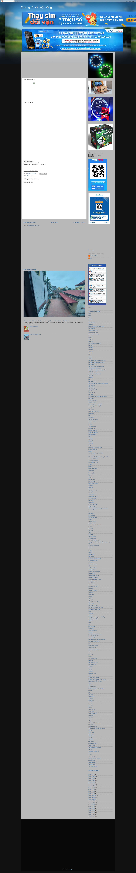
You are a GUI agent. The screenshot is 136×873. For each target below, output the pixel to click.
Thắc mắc (90, 698)
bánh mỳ (90, 339)
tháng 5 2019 (91, 808)
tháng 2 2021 (91, 774)
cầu (89, 379)
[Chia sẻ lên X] (43, 174)
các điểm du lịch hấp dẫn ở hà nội (96, 360)
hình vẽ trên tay (92, 509)
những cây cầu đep (93, 618)
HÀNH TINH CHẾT (93, 504)
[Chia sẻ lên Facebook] (44, 174)
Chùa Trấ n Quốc (92, 400)
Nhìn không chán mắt (30, 269)
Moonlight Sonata (92, 581)
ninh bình (90, 620)
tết (89, 692)
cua (89, 415)
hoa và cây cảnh (92, 517)
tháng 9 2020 (91, 778)
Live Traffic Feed (97, 265)
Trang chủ (54, 222)
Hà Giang (90, 485)
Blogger (71, 869)
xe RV (89, 755)
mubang (90, 592)
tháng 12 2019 (92, 795)
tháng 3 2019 (91, 812)
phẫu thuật (91, 628)
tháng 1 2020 (91, 793)
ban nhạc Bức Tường (93, 334)
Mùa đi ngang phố (93, 586)
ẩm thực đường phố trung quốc (96, 326)
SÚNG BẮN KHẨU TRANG (95, 681)
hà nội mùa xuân (92, 492)
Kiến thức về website (93, 545)
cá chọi (90, 356)
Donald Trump (92, 421)
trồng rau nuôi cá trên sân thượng (96, 728)
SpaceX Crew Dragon (93, 677)
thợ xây (90, 703)
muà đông (91, 588)
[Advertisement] (54, 64)
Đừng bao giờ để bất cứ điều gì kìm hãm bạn (99, 457)
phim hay (33, 175)
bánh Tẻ (90, 341)
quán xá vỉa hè (92, 647)
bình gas (90, 349)
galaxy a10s (91, 470)
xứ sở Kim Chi (91, 756)
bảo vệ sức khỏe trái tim (94, 343)
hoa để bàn (91, 513)
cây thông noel (92, 392)
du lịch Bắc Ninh (92, 426)
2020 (89, 315)
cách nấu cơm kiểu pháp (94, 373)
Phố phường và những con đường (96, 639)
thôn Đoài (90, 702)
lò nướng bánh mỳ (93, 560)
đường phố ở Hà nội (93, 460)
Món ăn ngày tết (34, 326)
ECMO (90, 464)
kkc (91, 258)
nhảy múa (90, 613)
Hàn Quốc (91, 500)
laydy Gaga (91, 554)
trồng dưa (90, 724)
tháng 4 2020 (91, 787)
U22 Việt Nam (91, 736)
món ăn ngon (91, 569)
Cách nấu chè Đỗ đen (93, 371)
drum (89, 422)
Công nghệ (91, 409)
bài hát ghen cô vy (93, 330)
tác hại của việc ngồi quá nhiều (96, 688)
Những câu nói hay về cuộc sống (96, 617)
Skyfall (90, 668)
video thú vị (91, 741)
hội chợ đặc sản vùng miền (95, 525)
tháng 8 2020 (91, 780)
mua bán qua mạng (93, 584)
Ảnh (89, 320)
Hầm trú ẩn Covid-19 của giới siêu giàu (98, 508)
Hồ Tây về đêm (92, 521)
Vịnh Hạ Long (91, 745)
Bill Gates (90, 347)
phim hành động (92, 630)
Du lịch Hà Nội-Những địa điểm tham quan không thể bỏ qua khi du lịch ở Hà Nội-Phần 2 (46, 321)
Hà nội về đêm (92, 498)
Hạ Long (90, 487)
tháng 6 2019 (91, 806)
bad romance (91, 328)
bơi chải (90, 353)
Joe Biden (90, 530)
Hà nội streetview (92, 496)
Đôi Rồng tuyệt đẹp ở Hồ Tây (95, 453)
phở (89, 643)
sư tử (89, 683)
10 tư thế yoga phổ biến (94, 311)
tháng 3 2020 (91, 789)
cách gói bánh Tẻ (92, 364)
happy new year (92, 506)
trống (89, 721)
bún (89, 355)
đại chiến (90, 443)
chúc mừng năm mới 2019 (95, 404)
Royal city (90, 654)
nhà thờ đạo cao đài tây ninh (95, 607)
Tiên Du (90, 707)
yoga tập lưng (91, 764)
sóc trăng (90, 669)
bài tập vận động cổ (93, 332)
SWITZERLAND (92, 686)
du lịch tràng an (92, 434)
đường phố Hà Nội (93, 458)
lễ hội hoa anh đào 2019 (94, 558)
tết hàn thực (91, 696)
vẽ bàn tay (91, 739)
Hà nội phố (91, 494)
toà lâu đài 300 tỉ (92, 713)
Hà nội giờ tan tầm (93, 491)
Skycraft (90, 666)
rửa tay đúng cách (93, 658)
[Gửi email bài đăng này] (40, 174)
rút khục (90, 656)
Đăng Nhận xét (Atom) (33, 225)
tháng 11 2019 (92, 797)
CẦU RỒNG (91, 387)
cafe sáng (90, 375)
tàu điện (90, 690)
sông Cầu (90, 671)
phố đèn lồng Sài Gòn (93, 635)
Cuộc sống (91, 417)
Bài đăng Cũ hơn (79, 222)
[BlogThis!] (41, 174)
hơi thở (90, 526)
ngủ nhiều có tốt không (94, 601)
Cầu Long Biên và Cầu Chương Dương (98, 383)
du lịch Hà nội (91, 428)
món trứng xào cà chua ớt (94, 579)
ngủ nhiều (90, 600)
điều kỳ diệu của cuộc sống (95, 447)
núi (89, 624)
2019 (89, 313)
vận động (90, 737)
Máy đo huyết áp (92, 564)
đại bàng (90, 441)
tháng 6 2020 (91, 784)
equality (90, 466)
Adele (89, 317)
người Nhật (91, 603)
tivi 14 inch (91, 711)
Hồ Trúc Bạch (91, 523)
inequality (90, 528)
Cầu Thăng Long (92, 389)
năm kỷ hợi (91, 594)
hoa (89, 511)
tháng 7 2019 (91, 804)
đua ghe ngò (91, 455)
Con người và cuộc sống (36, 7)
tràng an (90, 717)
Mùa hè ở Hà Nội (92, 590)
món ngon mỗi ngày (93, 577)
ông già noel (91, 626)
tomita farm (91, 715)
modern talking (92, 567)
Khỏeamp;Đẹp (92, 538)
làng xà (90, 552)
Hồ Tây (90, 519)
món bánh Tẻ (91, 573)
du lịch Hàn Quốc (92, 430)
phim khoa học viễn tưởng (94, 634)
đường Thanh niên (93, 462)
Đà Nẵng (90, 440)
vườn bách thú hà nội (93, 751)
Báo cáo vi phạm (93, 770)
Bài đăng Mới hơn (30, 222)
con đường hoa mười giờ (94, 405)
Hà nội (90, 489)
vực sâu (90, 749)
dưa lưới (90, 438)
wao (89, 753)
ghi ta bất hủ (91, 474)
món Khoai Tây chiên (93, 575)
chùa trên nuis (92, 402)
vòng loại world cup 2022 (94, 747)
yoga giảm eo (91, 762)
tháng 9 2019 (91, 801)
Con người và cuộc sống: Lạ (97, 272)
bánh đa (90, 337)
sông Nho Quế (92, 673)
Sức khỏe (90, 685)
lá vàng (90, 550)
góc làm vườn (91, 481)
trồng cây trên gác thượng (94, 722)
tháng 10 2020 (92, 776)
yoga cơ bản (91, 760)
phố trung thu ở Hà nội (94, 641)
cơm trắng (91, 413)
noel (89, 622)
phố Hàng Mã (91, 637)
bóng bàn (90, 351)
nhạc (89, 611)
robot (89, 651)
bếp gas (90, 345)
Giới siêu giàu (91, 479)
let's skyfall (91, 556)
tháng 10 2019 (92, 799)
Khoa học (90, 534)
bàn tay (90, 336)
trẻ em (90, 719)
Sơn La (90, 675)
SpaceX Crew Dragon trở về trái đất (97, 679)
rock (89, 652)
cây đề (90, 390)
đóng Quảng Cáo (92, 449)
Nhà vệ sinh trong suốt (94, 609)
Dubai (89, 436)
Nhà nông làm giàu (93, 605)
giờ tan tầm (91, 477)
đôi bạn (90, 451)
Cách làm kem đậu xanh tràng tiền (97, 370)
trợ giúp (90, 730)
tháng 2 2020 (91, 791)
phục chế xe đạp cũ (93, 645)
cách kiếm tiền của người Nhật (96, 366)
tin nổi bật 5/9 (91, 709)
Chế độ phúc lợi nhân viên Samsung (97, 396)
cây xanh (90, 394)
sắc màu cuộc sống (93, 662)
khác (89, 532)
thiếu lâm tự (91, 700)
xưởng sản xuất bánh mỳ (94, 758)
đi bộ (89, 445)
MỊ (89, 566)
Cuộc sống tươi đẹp (93, 419)
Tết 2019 (90, 694)
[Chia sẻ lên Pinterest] (46, 174)
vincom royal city (92, 743)
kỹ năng (90, 547)
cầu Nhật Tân (91, 385)
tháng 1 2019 (91, 816)
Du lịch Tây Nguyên (93, 432)
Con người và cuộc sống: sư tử (95, 294)
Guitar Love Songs (93, 483)
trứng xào (90, 734)
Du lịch (90, 424)
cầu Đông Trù (91, 381)
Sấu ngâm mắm (92, 664)
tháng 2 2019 (91, 814)
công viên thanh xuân (93, 411)
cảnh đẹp (90, 377)
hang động (91, 502)
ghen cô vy (91, 472)
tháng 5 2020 (91, 785)
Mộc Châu (91, 583)
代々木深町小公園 (92, 766)
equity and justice (92, 468)
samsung (90, 660)
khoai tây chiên (92, 536)
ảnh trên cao (91, 322)
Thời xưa (90, 705)
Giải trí (28, 175)
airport (90, 319)
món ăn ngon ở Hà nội (94, 571)
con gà (90, 407)
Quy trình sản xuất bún (94, 649)
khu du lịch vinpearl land (94, 540)
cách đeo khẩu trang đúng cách (96, 362)
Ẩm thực (90, 324)
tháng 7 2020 (91, 782)
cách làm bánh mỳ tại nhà (94, 368)
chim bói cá (91, 398)
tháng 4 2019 (91, 810)
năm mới (90, 596)
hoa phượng (91, 515)
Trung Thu (91, 732)
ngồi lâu (90, 598)
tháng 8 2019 (91, 802)
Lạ (89, 549)
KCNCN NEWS (93, 255)
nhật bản (90, 615)
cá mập (90, 358)
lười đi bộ (90, 562)
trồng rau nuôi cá (92, 726)
